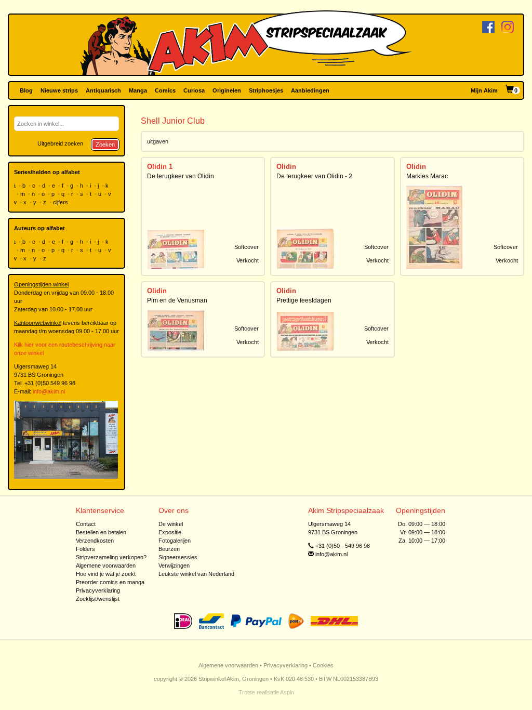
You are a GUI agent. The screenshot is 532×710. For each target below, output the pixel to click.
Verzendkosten (95, 540)
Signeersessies (177, 557)
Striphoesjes (266, 90)
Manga (138, 90)
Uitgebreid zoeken (60, 143)
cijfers (61, 202)
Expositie (169, 532)
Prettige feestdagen (303, 300)
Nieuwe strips (59, 90)
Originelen (226, 90)
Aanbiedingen (310, 90)
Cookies (323, 665)
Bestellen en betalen (101, 532)
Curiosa (194, 90)
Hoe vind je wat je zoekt (106, 574)
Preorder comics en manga (110, 582)
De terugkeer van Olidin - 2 (314, 176)
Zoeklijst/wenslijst (97, 599)
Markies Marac (427, 176)
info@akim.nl (49, 391)
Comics (165, 90)
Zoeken (105, 144)
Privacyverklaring (98, 590)
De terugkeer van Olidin (180, 176)
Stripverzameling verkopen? (111, 557)
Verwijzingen (174, 565)
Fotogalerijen (174, 540)
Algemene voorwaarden (106, 565)
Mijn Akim (484, 90)
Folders (85, 549)
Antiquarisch (103, 90)
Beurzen (169, 549)
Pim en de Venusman (177, 300)
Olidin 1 (159, 166)
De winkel (170, 524)
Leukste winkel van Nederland (196, 574)
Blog (26, 90)
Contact (86, 524)
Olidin (286, 166)
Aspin (287, 692)
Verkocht (247, 260)
